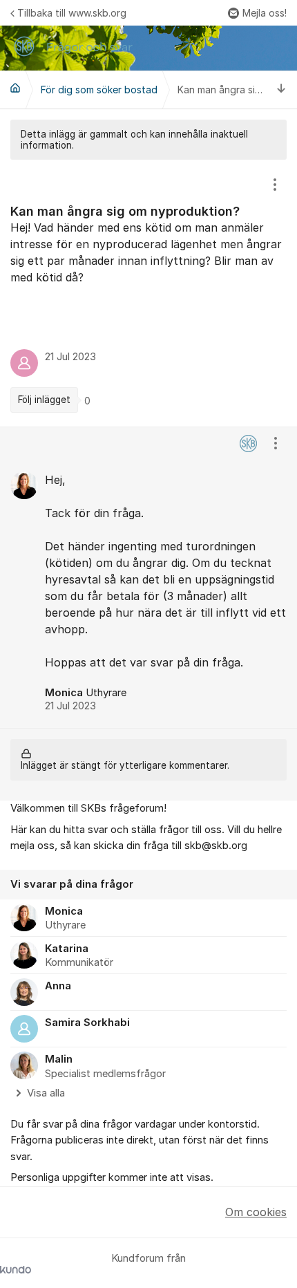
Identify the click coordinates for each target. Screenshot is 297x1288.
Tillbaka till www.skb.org (71, 13)
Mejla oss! (264, 13)
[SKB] (15, 88)
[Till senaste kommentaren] (281, 89)
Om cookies (256, 1212)
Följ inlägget (44, 399)
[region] (148, 293)
